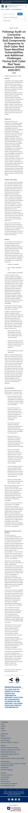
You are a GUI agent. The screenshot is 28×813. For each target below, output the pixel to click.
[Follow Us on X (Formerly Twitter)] (9, 799)
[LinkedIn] (15, 799)
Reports (3, 736)
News (2, 724)
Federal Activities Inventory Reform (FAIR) (12, 758)
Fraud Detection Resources (8, 752)
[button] (6, 3)
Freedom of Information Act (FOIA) (10, 749)
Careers (3, 726)
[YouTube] (12, 799)
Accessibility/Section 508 (8, 785)
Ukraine (3, 730)
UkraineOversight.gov (7, 769)
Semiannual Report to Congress (10, 742)
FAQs (2, 728)
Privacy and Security (6, 775)
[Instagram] (19, 799)
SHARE (11, 682)
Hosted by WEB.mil (13, 805)
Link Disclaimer (5, 777)
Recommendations (6, 738)
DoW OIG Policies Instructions (9, 747)
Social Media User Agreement (9, 783)
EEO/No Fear (4, 779)
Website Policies (5, 781)
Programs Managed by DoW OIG (10, 754)
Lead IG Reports (5, 740)
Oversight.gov (5, 767)
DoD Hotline (4, 756)
